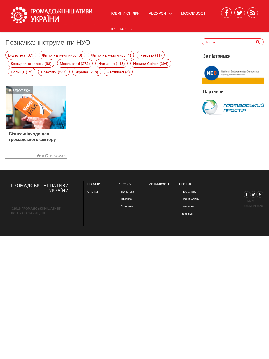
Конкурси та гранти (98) (31, 63)
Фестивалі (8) (118, 71)
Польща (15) (22, 71)
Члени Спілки (190, 199)
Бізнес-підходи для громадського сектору (32, 136)
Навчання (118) (111, 63)
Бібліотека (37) (20, 55)
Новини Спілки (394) (150, 63)
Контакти (188, 206)
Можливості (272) (75, 63)
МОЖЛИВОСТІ (159, 184)
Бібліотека (19, 90)
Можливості (194, 13)
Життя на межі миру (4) (111, 55)
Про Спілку (189, 191)
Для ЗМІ (187, 213)
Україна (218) (86, 71)
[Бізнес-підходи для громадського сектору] (36, 107)
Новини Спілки (125, 13)
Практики (127, 206)
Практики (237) (54, 71)
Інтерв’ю (126, 199)
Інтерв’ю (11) (150, 55)
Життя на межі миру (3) (62, 55)
